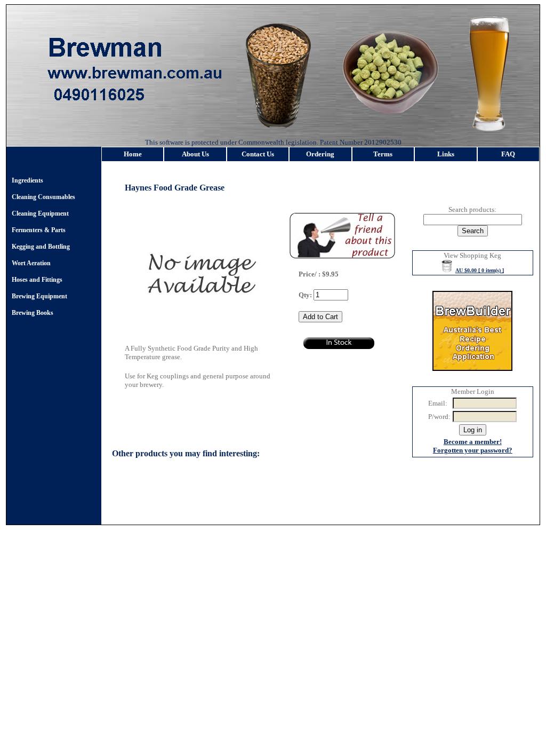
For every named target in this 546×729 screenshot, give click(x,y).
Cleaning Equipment (40, 213)
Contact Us (258, 154)
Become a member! (473, 442)
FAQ (508, 154)
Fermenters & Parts (39, 230)
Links (445, 154)
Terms (382, 154)
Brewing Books (32, 312)
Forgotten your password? (472, 450)
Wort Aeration (31, 263)
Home (133, 154)
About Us (195, 154)
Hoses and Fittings (37, 279)
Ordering (320, 154)
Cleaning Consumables (43, 197)
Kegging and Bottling (41, 246)
